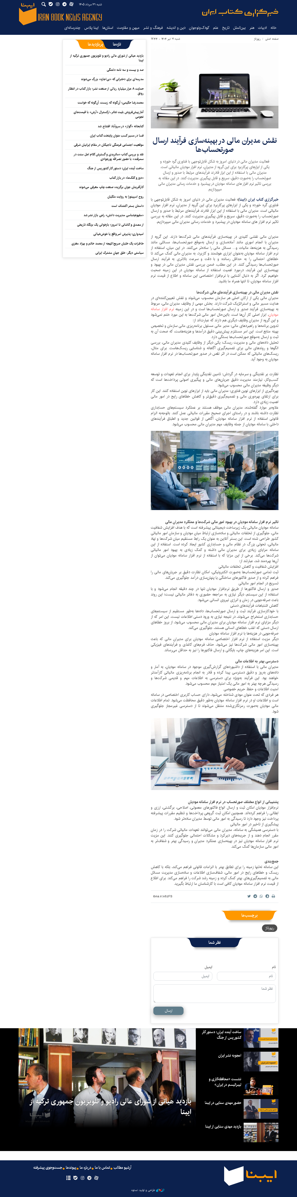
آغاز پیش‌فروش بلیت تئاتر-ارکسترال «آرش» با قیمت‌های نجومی (109, 114)
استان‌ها (107, 28)
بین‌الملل (239, 28)
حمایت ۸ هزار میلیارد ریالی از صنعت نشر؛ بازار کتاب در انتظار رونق (106, 91)
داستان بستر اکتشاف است (128, 205)
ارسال (168, 1011)
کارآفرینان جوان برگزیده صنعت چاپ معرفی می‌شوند (111, 187)
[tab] (117, 44)
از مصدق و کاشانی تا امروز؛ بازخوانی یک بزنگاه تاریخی (110, 224)
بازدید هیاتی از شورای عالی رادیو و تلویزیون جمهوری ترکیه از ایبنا (107, 58)
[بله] (75, 1178)
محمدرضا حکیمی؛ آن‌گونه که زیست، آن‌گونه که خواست (111, 102)
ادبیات (262, 28)
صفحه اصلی (271, 39)
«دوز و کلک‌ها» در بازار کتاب (127, 177)
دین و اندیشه (176, 28)
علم (215, 28)
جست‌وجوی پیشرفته (47, 1168)
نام (274, 967)
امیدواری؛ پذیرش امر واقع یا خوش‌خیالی (118, 234)
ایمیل (208, 967)
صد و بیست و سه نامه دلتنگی (125, 69)
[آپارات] (96, 1178)
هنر (251, 28)
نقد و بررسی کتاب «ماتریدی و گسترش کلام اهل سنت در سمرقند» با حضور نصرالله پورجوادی (109, 157)
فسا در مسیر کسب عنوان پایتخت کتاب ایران (117, 135)
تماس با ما (102, 1168)
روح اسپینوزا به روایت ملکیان (125, 196)
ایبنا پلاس (91, 28)
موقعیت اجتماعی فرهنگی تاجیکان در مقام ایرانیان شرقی (109, 144)
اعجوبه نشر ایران (229, 1055)
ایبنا (240, 13)
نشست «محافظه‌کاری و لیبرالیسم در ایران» (225, 1082)
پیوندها (71, 1168)
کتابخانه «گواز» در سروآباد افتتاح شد (121, 126)
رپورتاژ (257, 39)
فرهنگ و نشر (153, 28)
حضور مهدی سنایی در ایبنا (223, 1103)
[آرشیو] (68, 1178)
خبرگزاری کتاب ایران (263, 199)
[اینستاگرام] (82, 1178)
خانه (274, 28)
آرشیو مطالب (122, 1168)
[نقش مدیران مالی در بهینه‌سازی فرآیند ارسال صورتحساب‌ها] (214, 85)
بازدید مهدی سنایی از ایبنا (223, 1126)
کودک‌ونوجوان (199, 28)
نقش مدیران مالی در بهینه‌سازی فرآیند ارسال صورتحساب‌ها (215, 145)
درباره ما (85, 1168)
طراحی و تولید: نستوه (143, 1190)
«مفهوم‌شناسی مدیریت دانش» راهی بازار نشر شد (114, 215)
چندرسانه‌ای (72, 28)
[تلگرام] (89, 1178)
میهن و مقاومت (128, 28)
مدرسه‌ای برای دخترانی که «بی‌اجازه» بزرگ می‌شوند (112, 79)
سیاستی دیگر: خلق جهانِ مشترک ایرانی (119, 252)
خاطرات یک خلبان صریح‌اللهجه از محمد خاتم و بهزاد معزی (107, 243)
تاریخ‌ (225, 28)
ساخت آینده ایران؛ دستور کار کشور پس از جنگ (115, 168)
